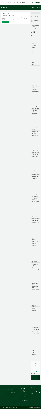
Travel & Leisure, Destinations (35, 329)
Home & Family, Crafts (34, 190)
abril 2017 (33, 64)
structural (33, 323)
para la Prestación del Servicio (35, 392)
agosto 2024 (33, 51)
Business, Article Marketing (35, 91)
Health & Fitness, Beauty (35, 170)
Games (33, 160)
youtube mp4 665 (8, 15)
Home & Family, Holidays (35, 196)
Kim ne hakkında (34, 245)
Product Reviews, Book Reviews (36, 256)
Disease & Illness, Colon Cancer (36, 127)
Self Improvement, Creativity (35, 299)
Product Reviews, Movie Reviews (35, 262)
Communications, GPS (34, 106)
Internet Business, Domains (35, 218)
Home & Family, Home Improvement (34, 199)
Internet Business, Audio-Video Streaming (35, 214)
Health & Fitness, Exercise (35, 178)
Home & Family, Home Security (35, 201)
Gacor (32, 158)
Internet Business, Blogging (35, 216)
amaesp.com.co (24, 402)
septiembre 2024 (34, 49)
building (36, 85)
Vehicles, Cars (33, 342)
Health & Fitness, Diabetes (35, 176)
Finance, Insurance (34, 137)
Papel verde (34, 379)
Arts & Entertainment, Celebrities (34, 78)
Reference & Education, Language (35, 287)
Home (29, 7)
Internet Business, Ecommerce (35, 222)
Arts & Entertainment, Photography (34, 83)
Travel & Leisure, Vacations (35, 335)
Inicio (15, 2)
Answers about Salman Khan (35, 28)
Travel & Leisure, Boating (35, 327)
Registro (33, 350)
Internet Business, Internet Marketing (35, 230)
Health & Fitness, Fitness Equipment (35, 181)
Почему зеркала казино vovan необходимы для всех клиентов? (35, 26)
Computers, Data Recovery (35, 116)
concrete (33, 123)
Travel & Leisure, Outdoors (35, 331)
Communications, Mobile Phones (36, 108)
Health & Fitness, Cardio (35, 172)
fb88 (37, 131)
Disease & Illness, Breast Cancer (36, 125)
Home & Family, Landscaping (35, 203)
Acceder (33, 352)
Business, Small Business (35, 104)
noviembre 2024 (34, 45)
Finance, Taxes (34, 146)
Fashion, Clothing (34, 129)
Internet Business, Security (35, 234)
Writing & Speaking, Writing (35, 344)
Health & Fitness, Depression (35, 174)
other (8, 13)
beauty (33, 85)
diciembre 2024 (34, 43)
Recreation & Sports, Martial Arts (35, 273)
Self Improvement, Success (35, 303)
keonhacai (36, 243)
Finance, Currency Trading (35, 135)
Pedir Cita (38, 2)
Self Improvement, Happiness (35, 301)
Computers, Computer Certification (34, 114)
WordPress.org (34, 358)
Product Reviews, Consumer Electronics (35, 259)
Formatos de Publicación (35, 156)
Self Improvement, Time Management (35, 306)
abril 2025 (33, 39)
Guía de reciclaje (33, 376)
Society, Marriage (34, 312)
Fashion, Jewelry (34, 131)
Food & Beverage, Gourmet (35, 152)
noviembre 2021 (34, 58)
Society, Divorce (34, 310)
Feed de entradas (34, 354)
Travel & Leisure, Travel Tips (35, 333)
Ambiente (33, 72)
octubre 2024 (33, 47)
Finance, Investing (34, 139)
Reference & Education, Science (36, 291)
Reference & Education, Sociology (35, 293)
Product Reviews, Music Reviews (35, 265)
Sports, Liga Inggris (34, 321)
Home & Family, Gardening (35, 192)
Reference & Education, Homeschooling (35, 281)
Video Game (37, 342)
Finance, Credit (34, 133)
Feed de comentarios (34, 356)
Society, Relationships (34, 314)
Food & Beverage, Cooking (35, 150)
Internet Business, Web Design (35, 241)
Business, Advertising (34, 89)
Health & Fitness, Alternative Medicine (35, 168)
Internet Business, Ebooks (35, 220)
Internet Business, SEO (35, 236)
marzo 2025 (33, 41)
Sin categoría (33, 308)
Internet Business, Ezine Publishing (35, 227)
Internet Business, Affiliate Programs (35, 211)
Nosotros (19, 2)
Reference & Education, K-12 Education (35, 284)
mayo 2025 (33, 37)
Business (33, 87)
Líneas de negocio (25, 2)
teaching (36, 323)
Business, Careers (34, 93)
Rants (32, 267)
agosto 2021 (33, 60)
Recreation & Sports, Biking (35, 269)
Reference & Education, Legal (35, 289)
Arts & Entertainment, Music (35, 80)
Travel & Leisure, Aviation (35, 325)
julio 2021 (33, 62)
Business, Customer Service (35, 95)
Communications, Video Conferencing (35, 111)
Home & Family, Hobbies (35, 194)
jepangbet (33, 243)
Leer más (35, 371)
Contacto (31, 2)
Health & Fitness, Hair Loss (35, 183)
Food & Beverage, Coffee (35, 148)
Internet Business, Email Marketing (35, 225)
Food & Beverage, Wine (35, 154)
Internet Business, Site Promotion (34, 239)
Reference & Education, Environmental (35, 278)
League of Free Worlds (34, 247)
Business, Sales (34, 102)
